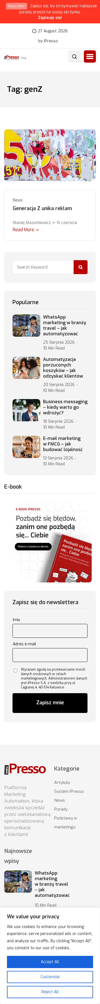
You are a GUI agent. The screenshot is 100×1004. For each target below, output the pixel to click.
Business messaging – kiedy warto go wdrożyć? (65, 407)
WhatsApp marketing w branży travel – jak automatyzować (64, 325)
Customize (50, 977)
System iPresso (69, 791)
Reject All (50, 992)
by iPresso (48, 41)
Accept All (50, 961)
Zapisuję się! (50, 17)
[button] (90, 56)
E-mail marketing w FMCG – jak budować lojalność (63, 444)
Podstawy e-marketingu (66, 822)
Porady (61, 809)
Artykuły (62, 782)
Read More (23, 229)
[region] (50, 955)
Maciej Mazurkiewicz (32, 223)
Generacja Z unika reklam (42, 208)
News (18, 200)
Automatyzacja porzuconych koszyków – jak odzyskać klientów (63, 368)
